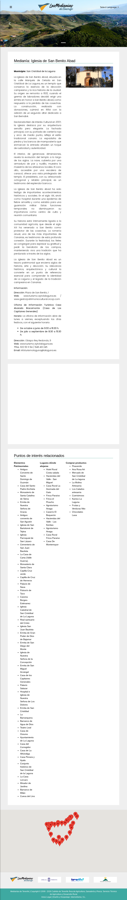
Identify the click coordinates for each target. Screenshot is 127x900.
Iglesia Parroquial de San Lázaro (26, 538)
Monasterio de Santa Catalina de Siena (27, 495)
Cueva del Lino (27, 796)
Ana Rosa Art (78, 469)
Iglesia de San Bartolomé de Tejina (27, 528)
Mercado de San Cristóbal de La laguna (78, 475)
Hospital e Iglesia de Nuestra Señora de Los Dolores (27, 698)
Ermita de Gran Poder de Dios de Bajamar (27, 636)
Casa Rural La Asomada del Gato (53, 488)
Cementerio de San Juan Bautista (27, 547)
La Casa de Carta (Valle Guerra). (26, 557)
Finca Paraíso (53, 495)
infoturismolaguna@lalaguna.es (38, 350)
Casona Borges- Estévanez (25, 600)
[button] (9, 23)
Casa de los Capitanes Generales (26, 678)
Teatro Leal (25, 727)
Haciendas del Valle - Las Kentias (53, 521)
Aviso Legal (46, 897)
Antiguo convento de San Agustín (26, 518)
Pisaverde (77, 466)
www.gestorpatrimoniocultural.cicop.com (37, 299)
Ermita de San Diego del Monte (27, 645)
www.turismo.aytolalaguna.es (40, 295)
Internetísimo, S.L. (78, 897)
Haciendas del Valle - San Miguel (53, 479)
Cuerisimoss (78, 495)
